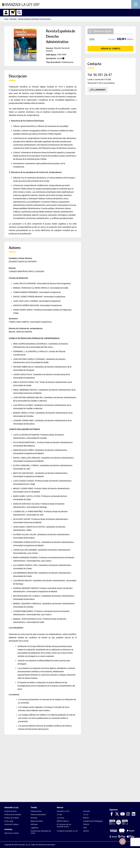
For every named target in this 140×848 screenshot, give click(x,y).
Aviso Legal (8, 821)
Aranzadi (86, 811)
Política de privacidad (12, 814)
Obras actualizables (38, 814)
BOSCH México (63, 821)
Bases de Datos (37, 821)
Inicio (6, 19)
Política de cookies (11, 818)
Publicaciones (36, 811)
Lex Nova (60, 818)
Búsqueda (19, 12)
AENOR (86, 831)
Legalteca (34, 828)
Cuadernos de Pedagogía (92, 821)
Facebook (111, 814)
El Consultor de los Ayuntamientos (64, 825)
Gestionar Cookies (11, 824)
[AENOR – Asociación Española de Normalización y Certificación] (118, 824)
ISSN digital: (51, 55)
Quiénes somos (10, 811)
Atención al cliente (11, 833)
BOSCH (86, 818)
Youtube (122, 814)
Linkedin (133, 814)
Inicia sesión (6, 12)
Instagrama (128, 814)
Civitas (59, 814)
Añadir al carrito (110, 48)
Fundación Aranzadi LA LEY (67, 831)
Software (34, 824)
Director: (50, 48)
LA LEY (86, 814)
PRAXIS (86, 824)
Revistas (34, 818)
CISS (85, 828)
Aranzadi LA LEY (63, 811)
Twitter (117, 814)
